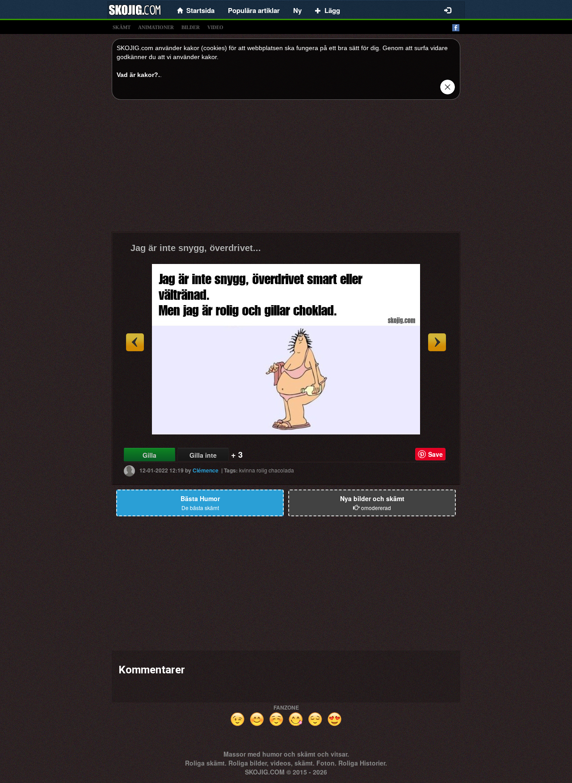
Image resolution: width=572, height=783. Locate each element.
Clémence (206, 470)
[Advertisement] (286, 169)
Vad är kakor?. (138, 74)
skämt (121, 27)
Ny (297, 10)
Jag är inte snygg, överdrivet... (195, 248)
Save (435, 454)
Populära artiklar (254, 10)
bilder (190, 27)
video (215, 27)
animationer (156, 27)
